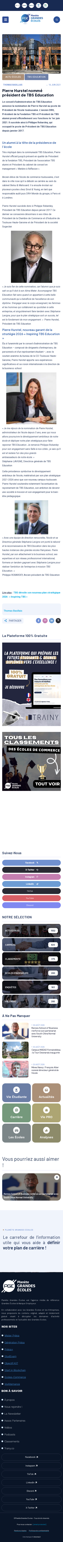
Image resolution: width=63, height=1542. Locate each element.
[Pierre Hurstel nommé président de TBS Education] (38, 620)
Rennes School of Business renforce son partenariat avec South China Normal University (31, 1195)
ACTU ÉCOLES (13, 77)
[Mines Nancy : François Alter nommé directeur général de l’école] (15, 1069)
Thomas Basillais (12, 85)
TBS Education (36, 77)
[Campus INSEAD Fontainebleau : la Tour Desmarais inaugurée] (15, 1050)
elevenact (37, 1537)
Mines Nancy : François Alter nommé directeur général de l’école (45, 1070)
